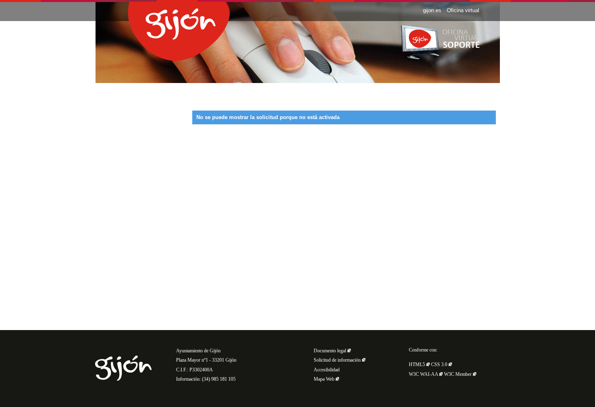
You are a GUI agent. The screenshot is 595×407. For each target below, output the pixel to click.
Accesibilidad (327, 370)
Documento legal (330, 351)
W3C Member (458, 374)
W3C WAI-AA (424, 374)
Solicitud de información (338, 360)
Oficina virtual (463, 10)
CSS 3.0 (439, 364)
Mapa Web (325, 379)
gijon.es (432, 10)
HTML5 (417, 364)
